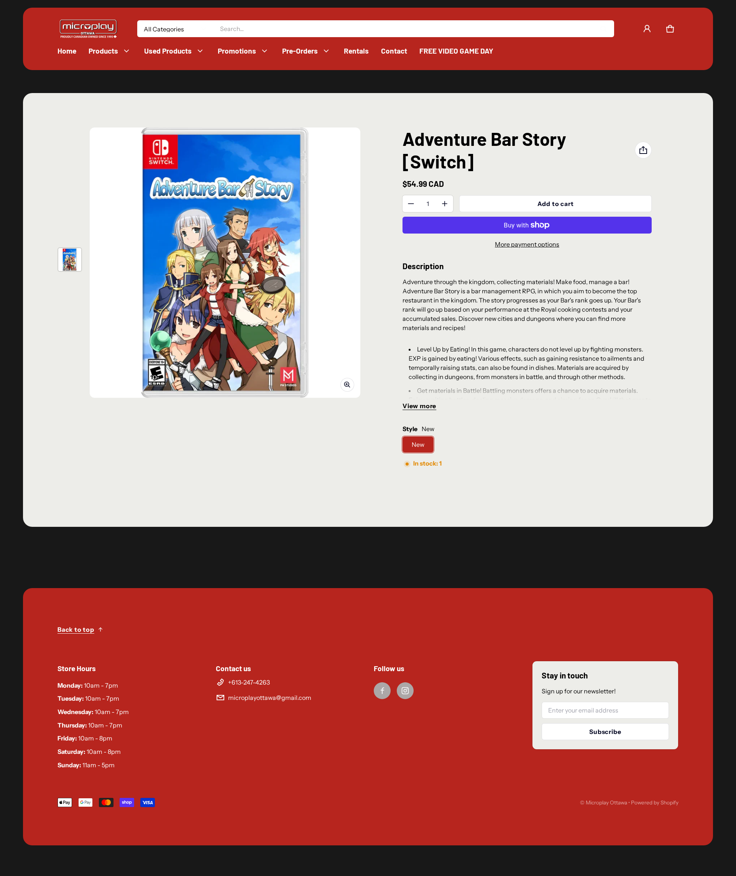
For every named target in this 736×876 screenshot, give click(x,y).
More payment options (527, 244)
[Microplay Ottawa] (88, 29)
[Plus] (444, 203)
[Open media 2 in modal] (225, 262)
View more (419, 406)
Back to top (76, 629)
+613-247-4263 (249, 682)
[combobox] (414, 28)
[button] (670, 28)
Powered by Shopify (654, 802)
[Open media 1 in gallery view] (70, 259)
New (418, 444)
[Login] (647, 28)
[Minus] (410, 203)
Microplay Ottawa (606, 802)
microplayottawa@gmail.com (269, 697)
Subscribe (605, 731)
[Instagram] (405, 690)
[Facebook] (382, 690)
